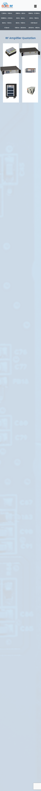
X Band (6, 28)
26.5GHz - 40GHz (34, 28)
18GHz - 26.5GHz (20, 28)
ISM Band (34, 23)
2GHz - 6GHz (20, 18)
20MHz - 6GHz (20, 13)
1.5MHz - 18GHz (6, 13)
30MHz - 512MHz (34, 13)
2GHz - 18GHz (34, 18)
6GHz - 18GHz (20, 23)
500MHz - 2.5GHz (6, 18)
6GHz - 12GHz (6, 23)
